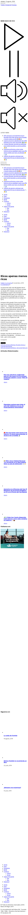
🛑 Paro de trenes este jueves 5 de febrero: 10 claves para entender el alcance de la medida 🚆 (15, 434)
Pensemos (7, 198)
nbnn (5, 382)
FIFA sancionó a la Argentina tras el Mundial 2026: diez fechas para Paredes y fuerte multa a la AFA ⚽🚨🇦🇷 (15, 137)
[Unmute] (14, 131)
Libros (9, 203)
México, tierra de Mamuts (19, 348)
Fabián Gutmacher (6, 283)
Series (8, 205)
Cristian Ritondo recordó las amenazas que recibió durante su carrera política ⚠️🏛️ (15, 145)
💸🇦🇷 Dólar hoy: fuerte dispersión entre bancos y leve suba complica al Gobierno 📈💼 (15, 519)
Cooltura (6, 201)
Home (5, 194)
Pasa (5, 196)
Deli (8, 208)
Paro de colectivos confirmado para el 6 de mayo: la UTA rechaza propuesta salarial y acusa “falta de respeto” (15, 377)
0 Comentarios (5, 284)
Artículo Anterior (6, 345)
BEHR (5, 200)
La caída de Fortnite (10, 735)
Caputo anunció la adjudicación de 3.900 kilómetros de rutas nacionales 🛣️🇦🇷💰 (15, 141)
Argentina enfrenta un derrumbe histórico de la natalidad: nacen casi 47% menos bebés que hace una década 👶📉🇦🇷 (15, 151)
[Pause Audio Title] (14, 77)
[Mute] (14, 104)
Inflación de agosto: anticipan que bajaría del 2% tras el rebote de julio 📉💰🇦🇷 (15, 157)
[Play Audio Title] (14, 50)
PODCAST (6, 212)
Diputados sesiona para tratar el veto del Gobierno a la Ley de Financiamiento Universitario (14, 406)
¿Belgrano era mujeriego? (12, 787)
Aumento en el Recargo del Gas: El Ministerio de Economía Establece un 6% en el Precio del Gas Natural (15, 490)
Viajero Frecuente (9, 206)
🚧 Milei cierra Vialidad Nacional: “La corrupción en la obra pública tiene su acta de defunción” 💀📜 (15, 462)
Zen (8, 210)
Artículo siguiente (6, 348)
